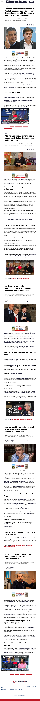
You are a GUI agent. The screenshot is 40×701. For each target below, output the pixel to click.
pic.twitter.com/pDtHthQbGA (27, 219)
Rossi (22, 486)
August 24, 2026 (27, 220)
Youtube (29, 691)
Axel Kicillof (15, 61)
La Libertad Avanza (21, 648)
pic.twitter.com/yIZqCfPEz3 (9, 526)
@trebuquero (10, 219)
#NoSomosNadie (31, 365)
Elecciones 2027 (17, 419)
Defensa (24, 545)
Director (12, 687)
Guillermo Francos (24, 179)
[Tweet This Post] (29, 24)
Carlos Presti (18, 545)
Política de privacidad (17, 697)
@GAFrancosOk (31, 218)
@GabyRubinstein (12, 365)
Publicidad (21, 689)
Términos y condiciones (23, 697)
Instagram (34, 686)
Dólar (11, 419)
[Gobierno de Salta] (20, 56)
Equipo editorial (4, 689)
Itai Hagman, (13, 598)
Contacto (34, 691)
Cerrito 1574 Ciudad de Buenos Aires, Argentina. (20, 695)
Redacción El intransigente (10, 24)
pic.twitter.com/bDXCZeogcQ (27, 255)
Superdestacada (26, 278)
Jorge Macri (6, 57)
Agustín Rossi (6, 470)
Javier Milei (22, 57)
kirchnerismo (19, 180)
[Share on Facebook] (27, 24)
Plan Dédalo (6, 546)
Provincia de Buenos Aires (8, 128)
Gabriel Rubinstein (12, 332)
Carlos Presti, (17, 472)
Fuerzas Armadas (29, 545)
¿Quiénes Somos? (4, 687)
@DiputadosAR (6, 523)
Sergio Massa (6, 333)
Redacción (21, 687)
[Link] (31, 24)
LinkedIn (34, 688)
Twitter (29, 688)
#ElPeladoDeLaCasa (17, 219)
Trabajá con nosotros (14, 689)
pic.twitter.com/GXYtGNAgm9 (16, 373)
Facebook (28, 686)
